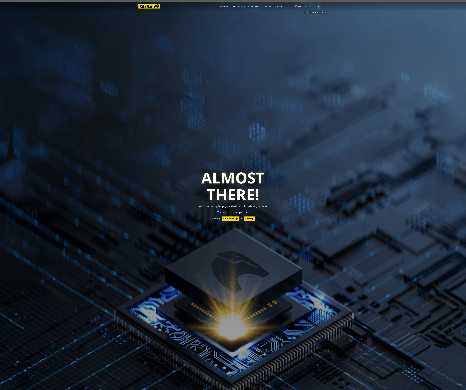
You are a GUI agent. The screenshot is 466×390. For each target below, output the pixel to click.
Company (223, 6)
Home (307, 12)
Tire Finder (304, 6)
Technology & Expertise (246, 6)
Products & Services (276, 6)
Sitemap (249, 218)
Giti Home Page (230, 218)
